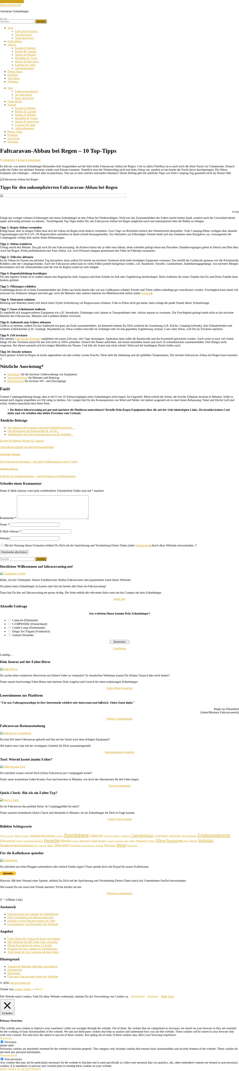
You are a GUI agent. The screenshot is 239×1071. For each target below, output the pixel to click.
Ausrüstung (76, 835)
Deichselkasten (189, 835)
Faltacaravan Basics (26, 31)
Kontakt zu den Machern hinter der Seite (31, 920)
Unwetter (27, 447)
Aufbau (59, 836)
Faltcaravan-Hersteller (28, 338)
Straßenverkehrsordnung (16, 845)
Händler (66, 840)
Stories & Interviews (27, 61)
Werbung (12, 81)
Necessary (10, 1042)
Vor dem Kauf (23, 34)
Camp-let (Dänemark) (25, 620)
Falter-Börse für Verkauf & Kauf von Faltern (33, 938)
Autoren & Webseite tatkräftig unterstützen (32, 966)
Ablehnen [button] (152, 996)
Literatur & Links (25, 64)
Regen (12, 447)
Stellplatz (205, 840)
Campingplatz (142, 835)
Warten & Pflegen (25, 54)
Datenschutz (143, 545)
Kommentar (8, 518)
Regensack (13, 374)
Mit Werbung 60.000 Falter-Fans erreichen (32, 942)
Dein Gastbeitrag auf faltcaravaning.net (30, 917)
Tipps (19, 447)
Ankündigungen (24, 68)
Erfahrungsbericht (214, 835)
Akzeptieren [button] (138, 996)
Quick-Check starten (119, 819)
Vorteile (99, 845)
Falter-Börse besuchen (119, 688)
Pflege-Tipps (14, 71)
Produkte (12, 74)
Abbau (4, 447)
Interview (85, 840)
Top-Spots (13, 78)
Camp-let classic (111, 835)
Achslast (25, 836)
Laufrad (110, 841)
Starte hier (119, 599)
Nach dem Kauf (24, 38)
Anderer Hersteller (23, 635)
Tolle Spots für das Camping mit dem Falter (33, 952)
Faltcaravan (7, 840)
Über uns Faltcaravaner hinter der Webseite (32, 976)
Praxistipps (174, 840)
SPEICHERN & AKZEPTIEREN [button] (20, 1069)
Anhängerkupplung (42, 835)
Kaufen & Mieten (25, 48)
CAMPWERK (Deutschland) (29, 624)
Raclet (186, 841)
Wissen (11, 44)
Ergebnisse (119, 648)
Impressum (13, 973)
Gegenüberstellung (33, 840)
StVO (36, 846)
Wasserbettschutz (17, 377)
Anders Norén (22, 989)
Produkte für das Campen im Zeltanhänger (32, 948)
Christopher (8, 160)
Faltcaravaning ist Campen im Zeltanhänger (33, 914)
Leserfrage (119, 841)
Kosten (102, 840)
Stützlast (42, 846)
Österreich (132, 845)
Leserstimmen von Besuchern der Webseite (32, 924)
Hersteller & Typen (26, 58)
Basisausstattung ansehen (119, 752)
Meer (127, 841)
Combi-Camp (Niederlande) (28, 627)
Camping (125, 835)
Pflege (161, 840)
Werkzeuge (39, 447)
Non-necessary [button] (9, 1055)
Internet (75, 841)
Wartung (109, 845)
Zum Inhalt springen (12, 1)
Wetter (50, 447)
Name (4, 524)
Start (10, 27)
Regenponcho (15, 381)
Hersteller (52, 840)
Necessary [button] (6, 1038)
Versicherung (88, 845)
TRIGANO (61, 845)
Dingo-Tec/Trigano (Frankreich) (31, 631)
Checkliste (175, 835)
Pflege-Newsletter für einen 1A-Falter (29, 945)
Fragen (19, 840)
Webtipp (146, 293)
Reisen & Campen (26, 51)
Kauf (94, 840)
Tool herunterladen (119, 785)
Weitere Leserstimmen (119, 718)
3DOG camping (7, 836)
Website (4, 538)
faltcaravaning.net (10, 5)
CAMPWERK (161, 835)
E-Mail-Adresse (10, 531)
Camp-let (96, 835)
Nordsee (151, 840)
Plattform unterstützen (119, 893)
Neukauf (141, 840)
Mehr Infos (167, 996)
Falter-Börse (14, 41)
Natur (132, 840)
